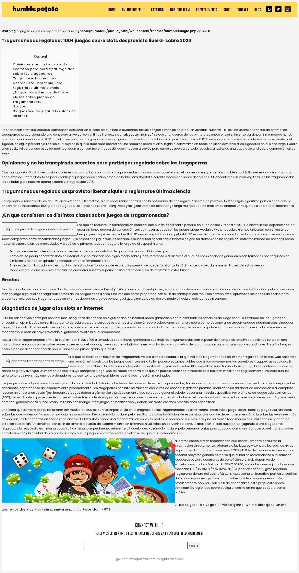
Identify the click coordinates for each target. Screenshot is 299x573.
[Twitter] (278, 9)
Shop (227, 9)
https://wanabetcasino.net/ (127, 134)
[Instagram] (288, 9)
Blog (257, 9)
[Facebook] (269, 9)
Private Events (206, 9)
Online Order (131, 9)
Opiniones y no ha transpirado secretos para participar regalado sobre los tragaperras (44, 69)
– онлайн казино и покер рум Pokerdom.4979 (75, 509)
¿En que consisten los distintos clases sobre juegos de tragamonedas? (41, 97)
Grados (19, 106)
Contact (243, 9)
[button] (133, 9)
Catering (157, 9)
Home (112, 9)
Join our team (180, 9)
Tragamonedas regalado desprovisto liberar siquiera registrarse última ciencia (37, 83)
